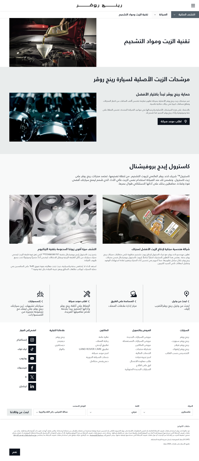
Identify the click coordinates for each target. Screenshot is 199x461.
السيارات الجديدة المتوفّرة (138, 369)
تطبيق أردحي (102, 345)
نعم (14, 452)
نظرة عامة (104, 337)
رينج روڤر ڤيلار (181, 345)
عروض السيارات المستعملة (137, 341)
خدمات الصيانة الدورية (97, 357)
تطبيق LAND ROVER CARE (94, 349)
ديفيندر (61, 341)
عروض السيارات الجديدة (139, 337)
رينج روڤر (184, 337)
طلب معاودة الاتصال (140, 361)
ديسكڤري (60, 345)
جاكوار (62, 349)
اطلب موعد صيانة (171, 121)
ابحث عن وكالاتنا (19, 412)
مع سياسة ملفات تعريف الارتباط (25, 435)
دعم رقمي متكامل (99, 361)
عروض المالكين (143, 345)
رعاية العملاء (102, 341)
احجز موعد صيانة (100, 353)
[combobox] (167, 412)
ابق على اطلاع (143, 365)
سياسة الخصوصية (96, 435)
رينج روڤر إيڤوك (181, 349)
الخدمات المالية (143, 353)
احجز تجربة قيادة (143, 357)
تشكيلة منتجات (143, 349)
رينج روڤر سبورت (180, 341)
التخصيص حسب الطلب (177, 353)
